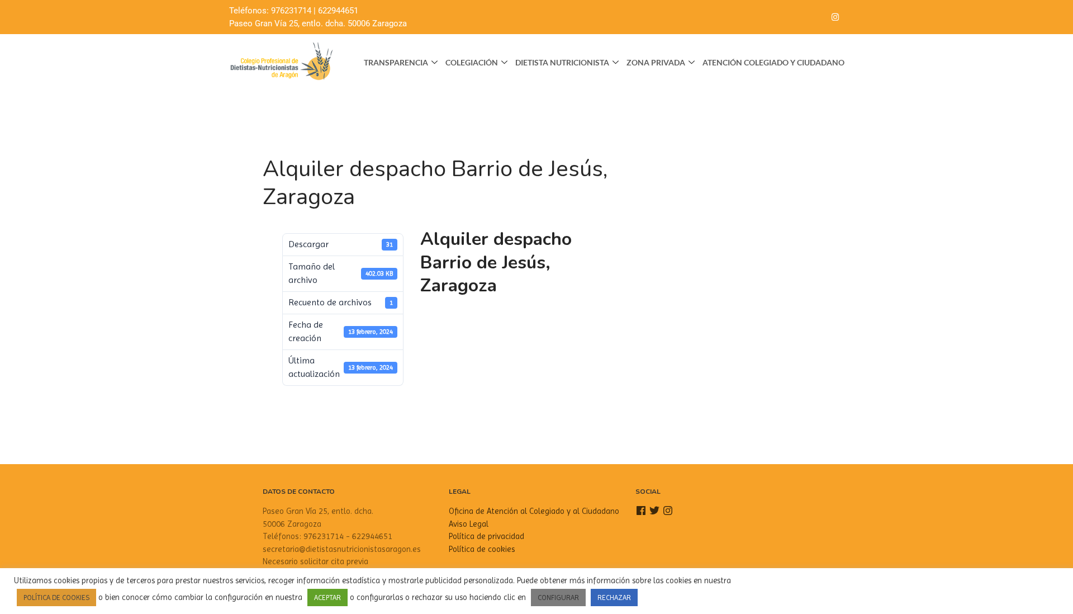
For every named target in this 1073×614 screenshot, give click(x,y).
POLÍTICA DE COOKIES (56, 597)
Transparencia (396, 62)
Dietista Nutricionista (562, 62)
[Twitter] (812, 17)
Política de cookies (482, 549)
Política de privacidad (486, 536)
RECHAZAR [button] (614, 597)
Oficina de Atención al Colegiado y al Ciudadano (534, 511)
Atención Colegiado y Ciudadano (773, 62)
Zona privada (655, 62)
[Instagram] (835, 17)
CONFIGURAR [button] (558, 597)
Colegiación (471, 62)
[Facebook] (790, 17)
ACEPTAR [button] (327, 597)
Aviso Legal (468, 524)
